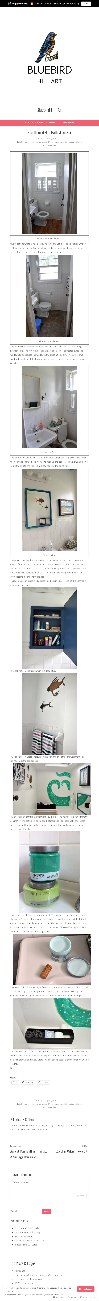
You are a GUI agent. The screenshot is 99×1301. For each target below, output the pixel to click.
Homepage (19, 1270)
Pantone (73, 915)
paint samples (56, 142)
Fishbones (18, 756)
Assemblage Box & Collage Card (29, 1240)
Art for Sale (68, 122)
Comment (80, 1196)
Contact (53, 122)
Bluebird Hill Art (49, 109)
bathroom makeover (27, 142)
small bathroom (49, 145)
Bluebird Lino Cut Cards (25, 1244)
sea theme (78, 142)
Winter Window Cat (23, 1236)
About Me (39, 122)
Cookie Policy (57, 1294)
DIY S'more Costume (24, 1283)
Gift (86, 3)
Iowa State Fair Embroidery (27, 1232)
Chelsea (41, 138)
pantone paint (67, 142)
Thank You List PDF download (28, 1279)
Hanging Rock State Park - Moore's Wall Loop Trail (38, 1274)
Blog (27, 122)
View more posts (39, 1129)
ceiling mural (41, 142)
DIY (48, 142)
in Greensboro (31, 756)
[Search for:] (26, 1211)
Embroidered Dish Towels (26, 1228)
